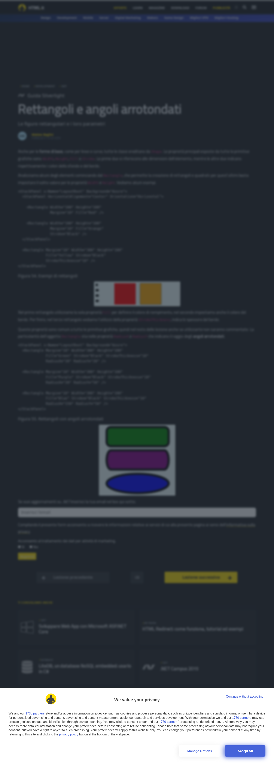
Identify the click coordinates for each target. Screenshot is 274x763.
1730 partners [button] (35, 713)
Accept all (245, 751)
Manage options (199, 751)
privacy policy (68, 734)
